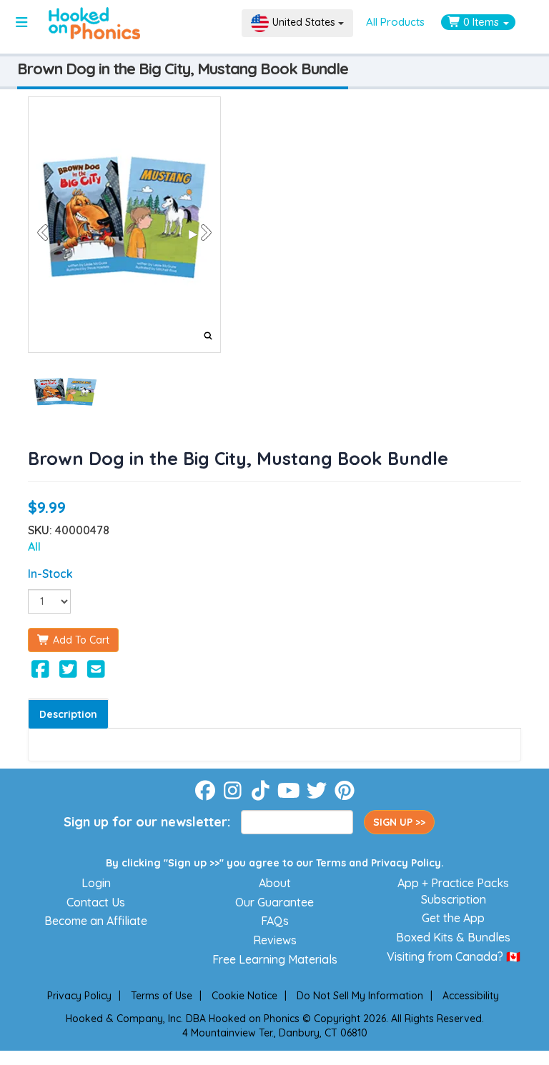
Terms (331, 862)
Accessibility (470, 995)
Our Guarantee (274, 902)
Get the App (453, 918)
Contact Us (95, 902)
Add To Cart (79, 640)
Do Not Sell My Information (360, 995)
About (275, 883)
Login (96, 883)
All (34, 546)
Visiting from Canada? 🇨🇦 (453, 956)
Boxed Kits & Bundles (453, 937)
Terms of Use (161, 995)
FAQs (275, 921)
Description (68, 714)
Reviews (275, 940)
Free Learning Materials (274, 959)
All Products (395, 22)
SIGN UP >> (399, 822)
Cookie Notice (244, 995)
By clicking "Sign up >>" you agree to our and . (275, 862)
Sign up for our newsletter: (147, 822)
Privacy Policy (406, 862)
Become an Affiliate (95, 921)
